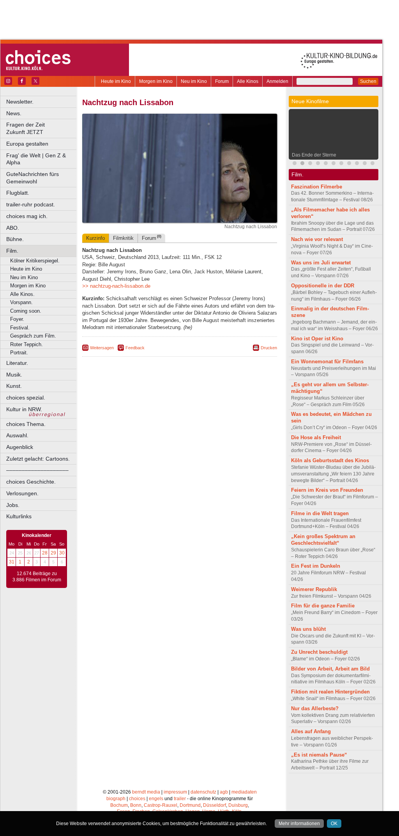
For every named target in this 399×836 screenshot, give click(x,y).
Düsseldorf (214, 805)
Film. (12, 251)
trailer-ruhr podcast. (30, 204)
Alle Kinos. (22, 294)
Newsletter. (20, 102)
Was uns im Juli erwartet (321, 263)
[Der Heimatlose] (365, 164)
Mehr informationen (299, 823)
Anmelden (277, 81)
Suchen (368, 81)
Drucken (269, 347)
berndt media (146, 792)
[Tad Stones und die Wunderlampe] (326, 164)
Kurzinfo (95, 238)
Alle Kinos (247, 81)
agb (224, 792)
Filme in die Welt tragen (320, 513)
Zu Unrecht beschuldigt (319, 652)
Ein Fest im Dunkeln (315, 566)
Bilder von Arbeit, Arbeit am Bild (330, 669)
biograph (115, 798)
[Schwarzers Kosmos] (372, 164)
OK (334, 823)
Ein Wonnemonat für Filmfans (327, 361)
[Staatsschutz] (341, 164)
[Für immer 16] (357, 164)
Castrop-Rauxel (160, 805)
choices (137, 798)
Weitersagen (102, 347)
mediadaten (244, 792)
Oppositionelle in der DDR (322, 286)
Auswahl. (17, 435)
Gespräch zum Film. (33, 336)
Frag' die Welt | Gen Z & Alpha (36, 159)
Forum (222, 81)
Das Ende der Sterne (314, 155)
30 (62, 553)
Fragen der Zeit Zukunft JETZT (42, 128)
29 (53, 553)
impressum (175, 792)
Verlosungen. (22, 493)
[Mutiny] (318, 164)
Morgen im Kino (156, 81)
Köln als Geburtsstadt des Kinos (330, 460)
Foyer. (17, 319)
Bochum (119, 805)
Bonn (135, 805)
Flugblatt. (17, 193)
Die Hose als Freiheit (316, 437)
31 (11, 562)
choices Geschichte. (31, 482)
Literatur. (17, 363)
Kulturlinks (19, 516)
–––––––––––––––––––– (37, 470)
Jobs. (12, 505)
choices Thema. (26, 424)
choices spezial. (25, 397)
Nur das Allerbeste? (315, 708)
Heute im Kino (116, 81)
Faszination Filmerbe (316, 187)
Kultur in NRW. (24, 409)
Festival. (20, 328)
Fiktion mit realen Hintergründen (330, 692)
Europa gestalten (27, 144)
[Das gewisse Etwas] (349, 164)
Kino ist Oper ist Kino (317, 338)
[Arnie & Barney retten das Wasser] (333, 164)
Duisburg (238, 805)
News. (13, 113)
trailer (180, 798)
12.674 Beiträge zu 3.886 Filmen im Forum (36, 577)
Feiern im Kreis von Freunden (327, 490)
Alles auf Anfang (311, 731)
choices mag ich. (27, 216)
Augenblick (19, 447)
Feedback (135, 347)
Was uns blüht (308, 629)
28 (45, 553)
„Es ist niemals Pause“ (319, 755)
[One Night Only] (294, 164)
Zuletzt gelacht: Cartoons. (38, 459)
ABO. (12, 228)
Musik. (14, 374)
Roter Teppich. (26, 344)
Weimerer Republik (314, 589)
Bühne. (15, 239)
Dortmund (190, 805)
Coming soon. (25, 311)
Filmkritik (123, 238)
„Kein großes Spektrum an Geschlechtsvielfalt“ (323, 539)
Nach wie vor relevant (317, 239)
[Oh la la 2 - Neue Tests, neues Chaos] (310, 164)
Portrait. (19, 353)
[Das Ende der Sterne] (302, 164)
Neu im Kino (194, 81)
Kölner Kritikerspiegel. (35, 261)
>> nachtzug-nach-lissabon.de (116, 286)
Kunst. (14, 386)
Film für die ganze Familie (323, 606)
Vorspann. (21, 302)
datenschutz (203, 792)
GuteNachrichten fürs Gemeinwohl (32, 178)
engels (156, 798)
